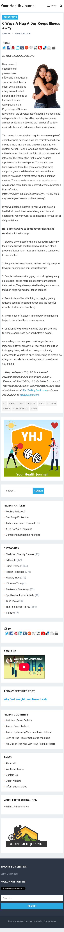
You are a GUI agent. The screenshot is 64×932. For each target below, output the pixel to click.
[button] (52, 5)
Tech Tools (12, 601)
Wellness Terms (15, 769)
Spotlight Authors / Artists (20, 595)
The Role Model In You (18, 606)
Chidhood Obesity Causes (20, 554)
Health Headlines (15, 571)
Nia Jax (10, 743)
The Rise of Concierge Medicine (32, 737)
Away (13, 403)
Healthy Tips (13, 577)
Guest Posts (10, 17)
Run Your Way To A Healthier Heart (36, 743)
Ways (34, 409)
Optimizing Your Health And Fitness (33, 732)
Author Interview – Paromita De (23, 523)
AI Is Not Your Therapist (19, 529)
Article (6, 33)
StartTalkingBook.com (34, 390)
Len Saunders (21, 409)
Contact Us (12, 774)
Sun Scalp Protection (17, 517)
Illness (52, 403)
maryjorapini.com (29, 394)
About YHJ (11, 763)
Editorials (11, 560)
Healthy (32, 403)
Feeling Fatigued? (15, 511)
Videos (10, 612)
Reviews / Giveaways (18, 589)
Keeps (7, 409)
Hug (42, 403)
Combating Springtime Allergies (24, 534)
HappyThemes (49, 921)
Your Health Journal (18, 6)
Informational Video (16, 786)
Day (21, 403)
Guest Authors (24, 720)
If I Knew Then (14, 583)
